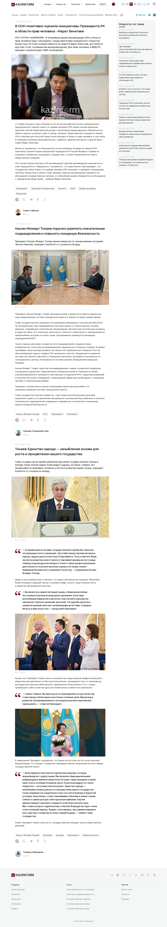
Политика (15, 894)
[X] (45, 200)
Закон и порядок (48, 15)
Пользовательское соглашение (80, 889)
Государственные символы (78, 899)
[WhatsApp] (24, 200)
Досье (60, 15)
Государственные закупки (77, 908)
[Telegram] (31, 200)
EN (135, 4)
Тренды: (14, 15)
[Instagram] (17, 200)
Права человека (87, 188)
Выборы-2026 (111, 15)
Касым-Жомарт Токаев (27, 414)
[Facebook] (38, 200)
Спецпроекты (71, 15)
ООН (72, 188)
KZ (123, 4)
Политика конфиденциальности (80, 894)
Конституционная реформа (91, 15)
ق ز (144, 4)
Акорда (23, 15)
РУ (131, 4)
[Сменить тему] (115, 4)
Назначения (33, 15)
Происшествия (18, 889)
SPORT (103, 4)
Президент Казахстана (42, 188)
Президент (22, 188)
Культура (47, 835)
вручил (48, 822)
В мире (14, 908)
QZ (127, 4)
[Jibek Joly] (141, 15)
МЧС (45, 414)
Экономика (16, 904)
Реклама (125, 899)
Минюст (62, 188)
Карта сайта (126, 889)
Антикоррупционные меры (78, 904)
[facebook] (130, 875)
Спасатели (72, 414)
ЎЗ (148, 4)
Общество (21, 194)
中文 (139, 4)
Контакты (125, 894)
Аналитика (90, 4)
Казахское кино (91, 835)
